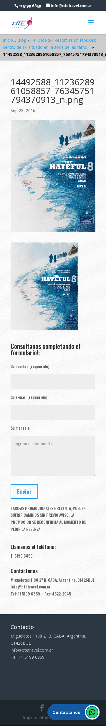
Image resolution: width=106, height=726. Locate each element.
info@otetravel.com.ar (31, 586)
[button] (73, 712)
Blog (21, 40)
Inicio (8, 40)
